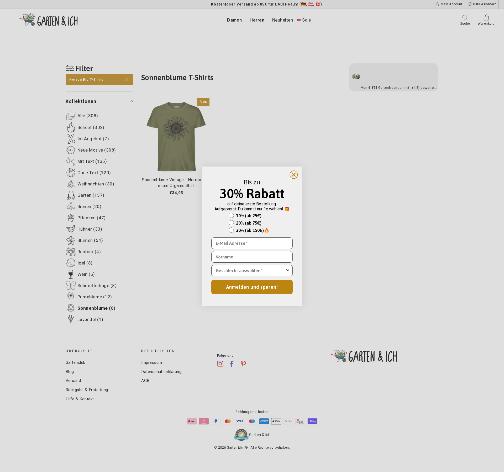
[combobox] (250, 270)
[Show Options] (287, 270)
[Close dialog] (294, 175)
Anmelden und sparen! (252, 287)
